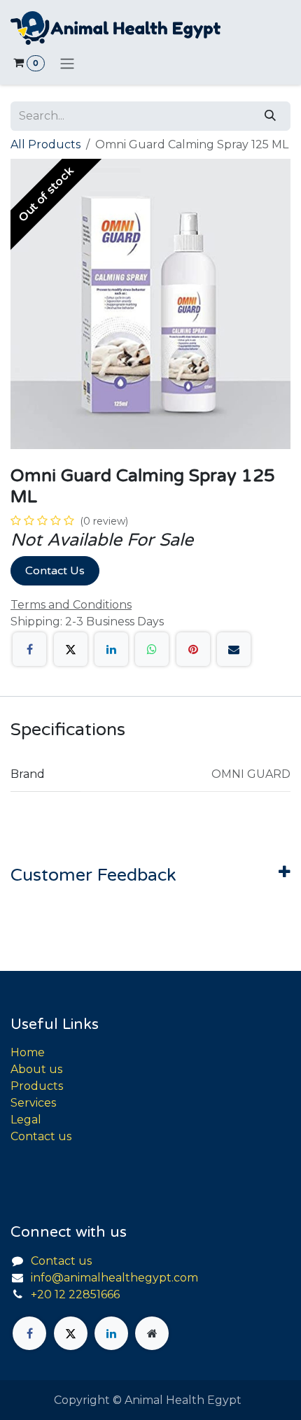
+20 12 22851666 (75, 1294)
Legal (25, 1119)
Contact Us (55, 571)
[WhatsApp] (152, 649)
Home (27, 1052)
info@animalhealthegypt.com (114, 1277)
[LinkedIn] (111, 649)
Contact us (40, 1136)
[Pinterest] (193, 649)
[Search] (270, 116)
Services (33, 1102)
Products (36, 1086)
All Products (45, 144)
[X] (71, 649)
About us (36, 1069)
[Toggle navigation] (67, 63)
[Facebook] (29, 649)
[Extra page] (152, 1333)
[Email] (234, 649)
